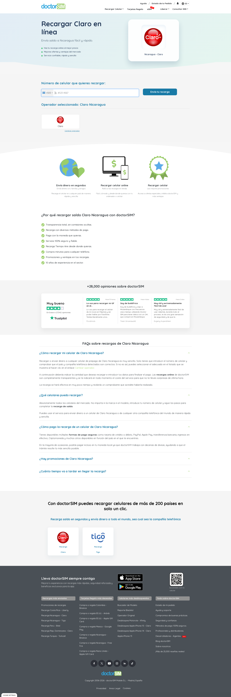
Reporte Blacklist (125, 610)
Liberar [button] (164, 9)
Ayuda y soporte (163, 610)
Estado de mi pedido (165, 605)
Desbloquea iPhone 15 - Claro (134, 625)
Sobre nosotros (163, 646)
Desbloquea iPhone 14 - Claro (134, 631)
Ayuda (143, 3)
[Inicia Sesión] (178, 3)
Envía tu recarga (160, 91)
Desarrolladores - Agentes (170, 636)
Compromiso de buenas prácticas (171, 615)
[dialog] (9, 695)
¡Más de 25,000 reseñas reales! (170, 651)
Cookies (127, 688)
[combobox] (47, 93)
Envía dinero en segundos (71, 185)
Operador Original (126, 615)
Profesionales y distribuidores (170, 631)
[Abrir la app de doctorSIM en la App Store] (130, 577)
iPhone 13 (125, 636)
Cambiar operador (72, 131)
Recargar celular (158, 185)
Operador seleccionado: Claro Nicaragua (73, 105)
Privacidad (101, 688)
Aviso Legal (114, 688)
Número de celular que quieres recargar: (73, 83)
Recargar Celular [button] (113, 9)
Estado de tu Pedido (162, 3)
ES (186, 3)
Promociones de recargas (53, 605)
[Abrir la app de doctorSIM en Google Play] (130, 586)
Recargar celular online (114, 185)
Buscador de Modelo (127, 605)
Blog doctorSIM (163, 641)
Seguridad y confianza (166, 620)
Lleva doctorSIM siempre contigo (68, 578)
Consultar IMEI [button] (179, 9)
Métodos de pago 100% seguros (171, 625)
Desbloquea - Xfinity (132, 620)
